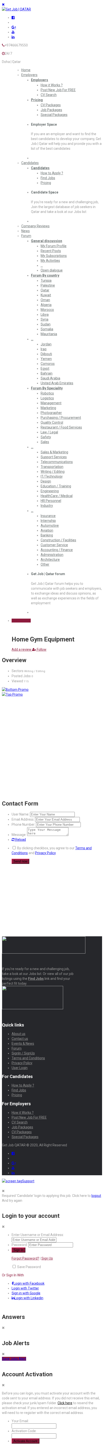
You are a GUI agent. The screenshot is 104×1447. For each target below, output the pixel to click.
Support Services (54, 457)
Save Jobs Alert (14, 1359)
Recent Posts (51, 251)
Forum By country (45, 275)
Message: (19, 835)
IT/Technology (52, 476)
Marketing (48, 408)
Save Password (29, 1267)
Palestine (48, 285)
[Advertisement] (52, 713)
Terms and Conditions (28, 1058)
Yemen (46, 359)
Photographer (51, 413)
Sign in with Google (26, 1293)
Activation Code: (24, 1431)
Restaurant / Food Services (61, 427)
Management (51, 403)
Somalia (47, 329)
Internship (48, 521)
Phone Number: (23, 824)
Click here (65, 1403)
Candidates (30, 163)
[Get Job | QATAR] (16, 9)
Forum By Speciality (47, 388)
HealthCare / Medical (57, 496)
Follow (41, 649)
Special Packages (54, 115)
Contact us (20, 1039)
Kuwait (46, 295)
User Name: (20, 814)
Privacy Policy (45, 853)
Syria (44, 319)
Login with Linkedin (29, 1298)
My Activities (50, 261)
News (25, 231)
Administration (52, 555)
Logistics (47, 398)
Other (45, 564)
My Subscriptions (54, 256)
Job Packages (51, 110)
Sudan (46, 324)
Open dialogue (52, 270)
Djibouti (46, 354)
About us (18, 1034)
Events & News (23, 1043)
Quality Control (52, 422)
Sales (45, 442)
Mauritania (49, 334)
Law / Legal (49, 432)
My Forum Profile (54, 246)
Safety (46, 437)
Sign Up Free (21, 621)
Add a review (22, 649)
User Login (20, 1068)
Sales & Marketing (54, 452)
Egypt (45, 368)
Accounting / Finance (57, 550)
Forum (26, 236)
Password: (20, 1245)
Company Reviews (35, 226)
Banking (47, 535)
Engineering (50, 491)
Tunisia (46, 280)
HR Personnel (51, 501)
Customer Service (54, 545)
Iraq (43, 349)
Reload (20, 840)
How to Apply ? (52, 173)
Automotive (50, 525)
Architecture (50, 559)
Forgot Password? (25, 1258)
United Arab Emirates (57, 383)
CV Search (49, 95)
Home (25, 70)
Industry (47, 506)
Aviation (47, 530)
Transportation (52, 467)
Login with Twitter (25, 1288)
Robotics (47, 393)
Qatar (45, 290)
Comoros (48, 364)
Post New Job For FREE (58, 90)
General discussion (46, 241)
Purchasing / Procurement (61, 418)
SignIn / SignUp (23, 1053)
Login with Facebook (29, 1283)
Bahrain (46, 373)
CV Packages (51, 105)
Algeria (46, 305)
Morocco (47, 310)
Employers (29, 75)
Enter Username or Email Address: (38, 1235)
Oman (45, 300)
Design (46, 481)
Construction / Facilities (58, 540)
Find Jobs (48, 178)
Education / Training (56, 486)
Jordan (46, 344)
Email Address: (23, 819)
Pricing (37, 100)
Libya (45, 314)
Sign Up (47, 1258)
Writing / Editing (53, 472)
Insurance (48, 516)
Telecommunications (57, 462)
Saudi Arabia (50, 378)
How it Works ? (52, 85)
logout (96, 1196)
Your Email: (20, 1421)
